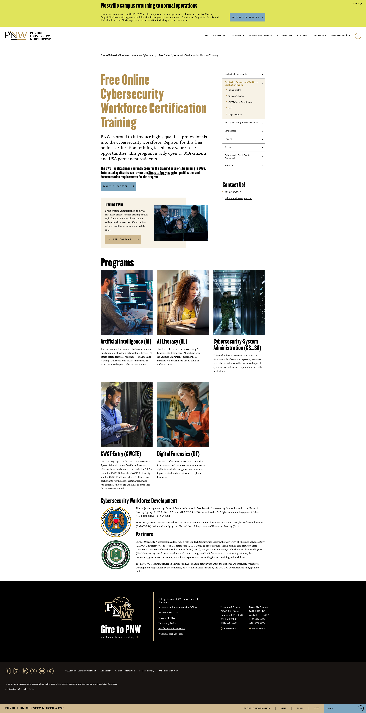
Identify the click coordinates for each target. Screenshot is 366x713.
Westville (258, 628)
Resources (229, 147)
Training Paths (234, 90)
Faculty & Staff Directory (171, 628)
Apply (300, 708)
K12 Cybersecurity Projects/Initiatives (241, 122)
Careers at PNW (166, 618)
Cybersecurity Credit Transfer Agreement (238, 156)
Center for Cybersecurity (236, 74)
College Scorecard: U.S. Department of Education (178, 601)
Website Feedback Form (170, 633)
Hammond (230, 628)
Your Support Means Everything (118, 637)
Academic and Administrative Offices (177, 607)
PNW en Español (341, 35)
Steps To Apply (235, 114)
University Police (167, 623)
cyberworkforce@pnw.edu (238, 198)
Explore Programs (119, 239)
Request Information (257, 708)
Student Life (285, 35)
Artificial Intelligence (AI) (126, 341)
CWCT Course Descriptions (240, 102)
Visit (283, 708)
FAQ (230, 108)
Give (316, 708)
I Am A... (330, 708)
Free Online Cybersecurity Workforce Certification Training (241, 83)
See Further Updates (245, 17)
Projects (228, 139)
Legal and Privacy (146, 671)
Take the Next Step (115, 186)
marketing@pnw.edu (107, 684)
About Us (229, 165)
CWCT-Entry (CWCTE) (121, 454)
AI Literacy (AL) (172, 341)
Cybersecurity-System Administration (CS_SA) (237, 345)
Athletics (303, 35)
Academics (237, 35)
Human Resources (168, 612)
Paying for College (261, 35)
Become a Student (216, 35)
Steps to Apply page (161, 172)
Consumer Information (125, 671)
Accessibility (106, 671)
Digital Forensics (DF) (178, 454)
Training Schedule (236, 96)
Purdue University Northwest (34, 708)
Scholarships (230, 131)
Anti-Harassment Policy (168, 671)
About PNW (320, 35)
